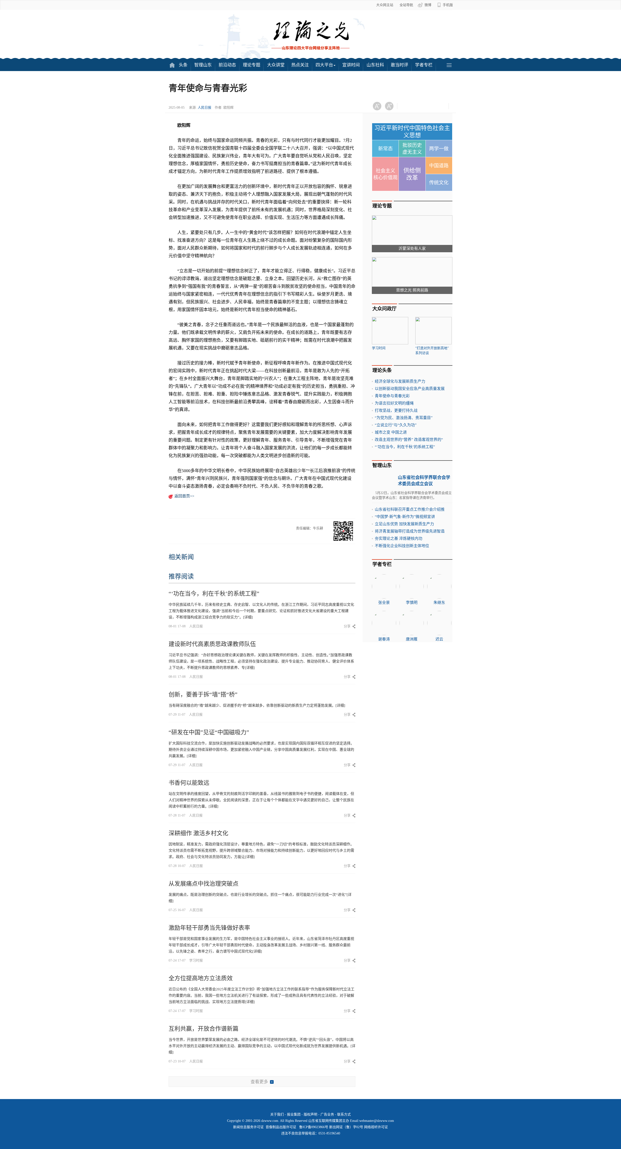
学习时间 (378, 348)
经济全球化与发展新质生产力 (400, 381)
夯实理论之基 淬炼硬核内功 (398, 538)
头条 (183, 65)
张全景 (384, 602)
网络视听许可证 (376, 1127)
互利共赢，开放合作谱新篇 (203, 1029)
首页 (172, 65)
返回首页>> (184, 496)
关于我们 (277, 1114)
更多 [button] (449, 65)
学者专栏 (424, 65)
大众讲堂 (276, 65)
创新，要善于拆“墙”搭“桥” (203, 694)
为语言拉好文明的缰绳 (394, 403)
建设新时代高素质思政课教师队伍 (212, 644)
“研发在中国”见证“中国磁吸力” (209, 732)
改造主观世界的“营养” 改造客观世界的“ (409, 439)
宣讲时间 (351, 65)
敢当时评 (399, 65)
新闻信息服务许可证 (248, 1127)
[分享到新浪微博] (419, 106)
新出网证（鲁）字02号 (346, 1127)
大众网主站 (384, 5)
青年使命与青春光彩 (392, 396)
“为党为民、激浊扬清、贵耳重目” (404, 418)
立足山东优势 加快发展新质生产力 (404, 524)
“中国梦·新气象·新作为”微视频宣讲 (405, 517)
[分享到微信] (407, 106)
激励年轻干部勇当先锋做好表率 (209, 928)
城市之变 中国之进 (391, 432)
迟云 (439, 639)
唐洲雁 (411, 639)
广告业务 (327, 1114)
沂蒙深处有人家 (412, 248)
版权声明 (310, 1114)
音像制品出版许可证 (281, 1127)
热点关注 (300, 65)
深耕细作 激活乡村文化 (198, 833)
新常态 (385, 148)
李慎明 (411, 602)
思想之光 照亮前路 (412, 290)
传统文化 (439, 182)
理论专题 (251, 65)
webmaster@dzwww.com (376, 1121)
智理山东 (203, 65)
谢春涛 (384, 639)
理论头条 (382, 370)
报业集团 (294, 1114)
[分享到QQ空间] (430, 106)
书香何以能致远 (189, 783)
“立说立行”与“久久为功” (396, 425)
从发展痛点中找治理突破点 (203, 884)
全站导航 (406, 5)
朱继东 (439, 602)
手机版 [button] (448, 5)
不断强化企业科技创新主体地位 (402, 546)
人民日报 (204, 107)
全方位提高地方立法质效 (201, 978)
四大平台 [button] (324, 65)
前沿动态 (227, 65)
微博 (428, 5)
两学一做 (439, 148)
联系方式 (344, 1114)
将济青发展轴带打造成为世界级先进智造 (410, 531)
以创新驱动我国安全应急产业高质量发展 (410, 389)
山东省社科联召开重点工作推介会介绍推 (410, 509)
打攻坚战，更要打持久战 (396, 410)
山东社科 (375, 65)
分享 (347, 626)
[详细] (248, 617)
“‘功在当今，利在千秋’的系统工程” (214, 594)
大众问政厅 (384, 308)
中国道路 (439, 165)
